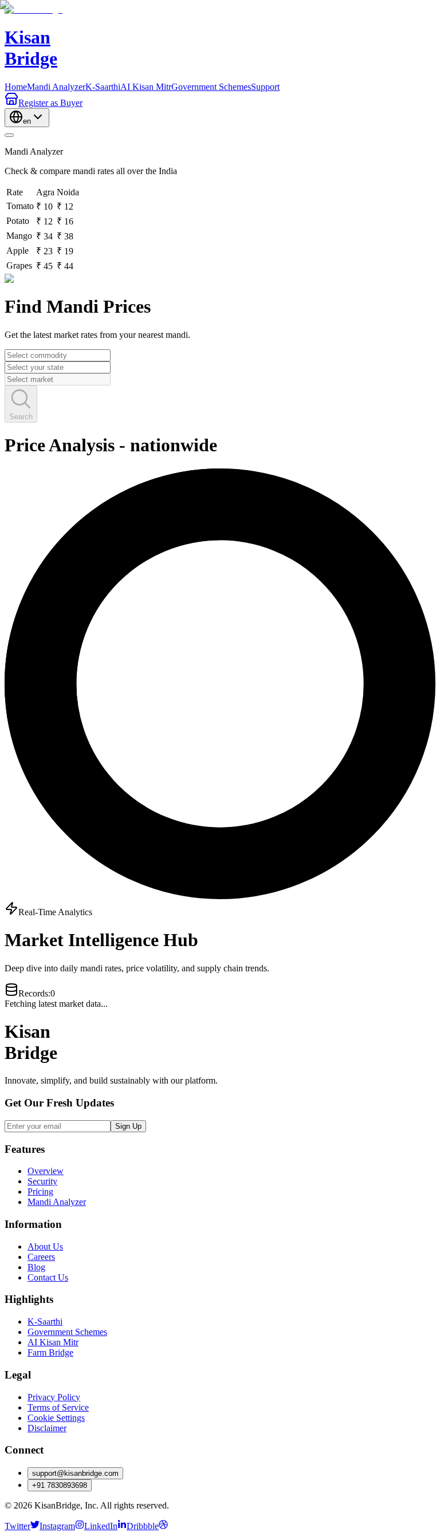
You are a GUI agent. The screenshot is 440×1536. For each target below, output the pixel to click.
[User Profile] (9, 135)
